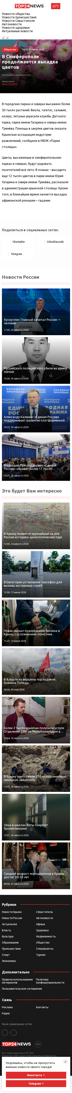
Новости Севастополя (18, 20)
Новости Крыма (12, 911)
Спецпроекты (44, 948)
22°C (55, 6)
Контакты (42, 1007)
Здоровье (42, 930)
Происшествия (11, 948)
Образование (10, 942)
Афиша (40, 924)
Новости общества (16, 14)
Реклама (7, 1007)
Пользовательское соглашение (22, 988)
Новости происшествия (19, 17)
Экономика (9, 960)
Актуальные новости (17, 31)
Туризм (41, 954)
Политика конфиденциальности (50, 981)
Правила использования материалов (17, 981)
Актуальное (9, 924)
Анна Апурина (9, 84)
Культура (7, 936)
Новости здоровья (16, 27)
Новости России (12, 918)
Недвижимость (46, 936)
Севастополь (44, 911)
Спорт (6, 954)
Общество (43, 942)
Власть (6, 930)
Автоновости (12, 24)
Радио (6, 1013)
